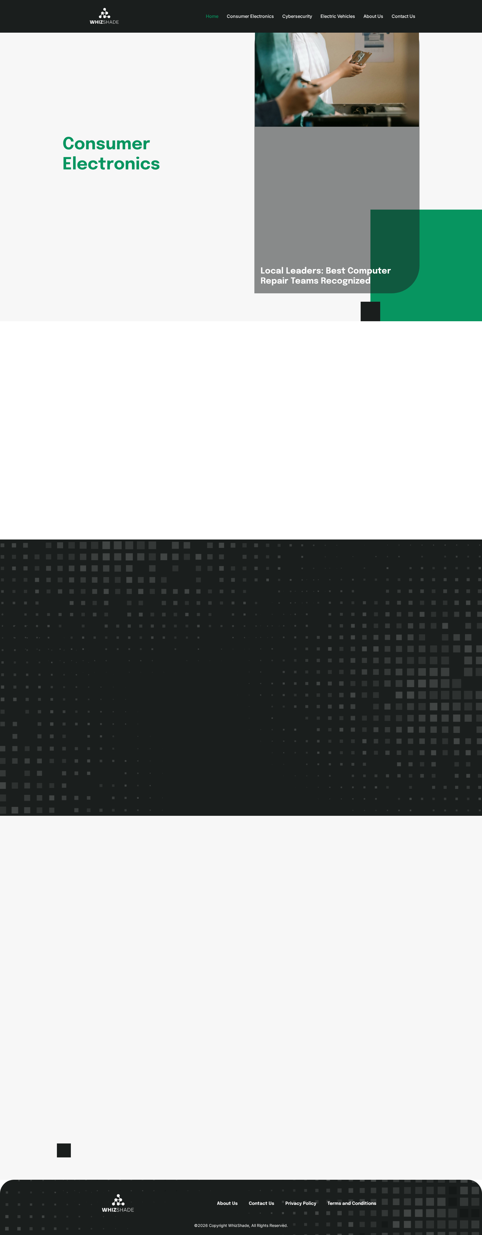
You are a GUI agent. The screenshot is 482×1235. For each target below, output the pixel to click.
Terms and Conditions (351, 1203)
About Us (373, 16)
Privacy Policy (300, 1203)
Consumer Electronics (250, 16)
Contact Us (403, 16)
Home (212, 16)
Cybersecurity (297, 16)
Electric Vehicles (337, 16)
